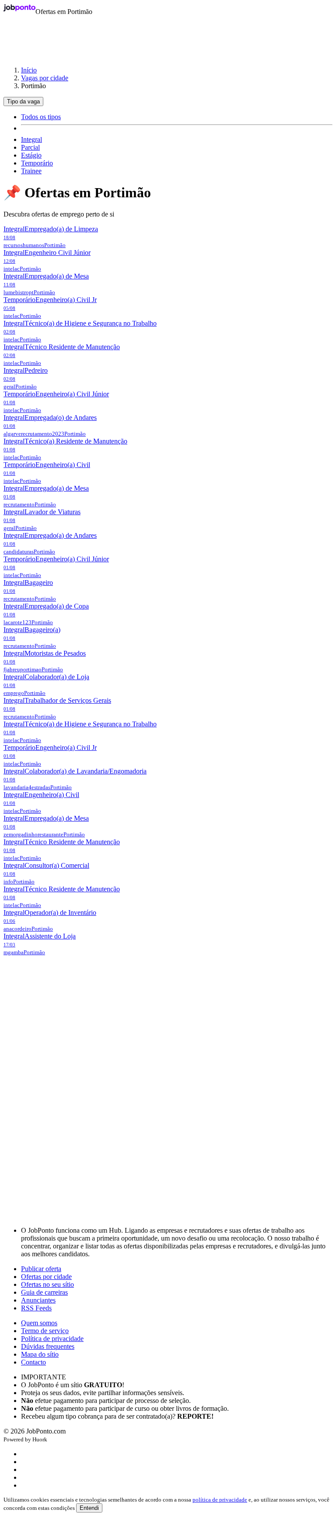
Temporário (37, 163)
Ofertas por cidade (46, 1276)
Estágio (31, 155)
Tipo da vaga (23, 101)
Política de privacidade (52, 1338)
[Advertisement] (168, 36)
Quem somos (39, 1323)
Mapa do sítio (40, 1354)
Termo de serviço (45, 1330)
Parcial (30, 147)
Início (29, 70)
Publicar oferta (41, 1268)
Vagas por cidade (44, 78)
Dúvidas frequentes (47, 1346)
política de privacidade (219, 1499)
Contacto (33, 1362)
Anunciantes (38, 1300)
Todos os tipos (41, 116)
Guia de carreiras (44, 1292)
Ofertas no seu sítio (47, 1284)
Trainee (31, 171)
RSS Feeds (36, 1308)
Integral (31, 139)
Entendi (89, 1508)
